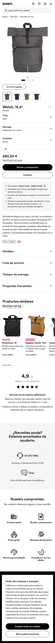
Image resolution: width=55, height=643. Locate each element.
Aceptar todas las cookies (27, 626)
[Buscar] (5, 10)
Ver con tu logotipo (14, 87)
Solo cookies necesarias (27, 634)
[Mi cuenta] (33, 3)
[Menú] (50, 3)
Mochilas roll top (26, 17)
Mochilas (13, 17)
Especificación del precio (12, 160)
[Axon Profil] (8, 4)
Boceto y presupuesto (27, 167)
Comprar (27, 174)
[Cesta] (45, 3)
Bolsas (5, 17)
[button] (7, 96)
